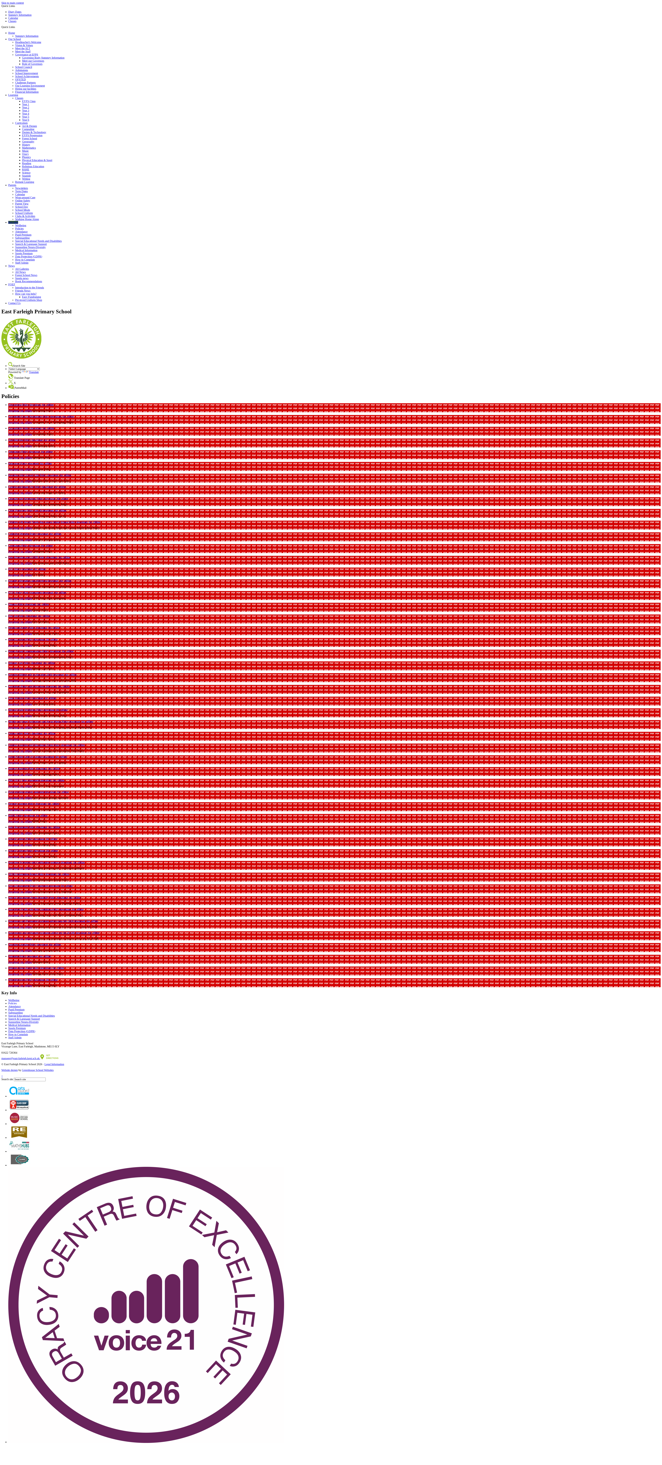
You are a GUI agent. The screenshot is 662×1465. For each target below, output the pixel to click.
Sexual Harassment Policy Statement (28, 885)
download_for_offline (42, 404)
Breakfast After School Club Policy (27, 475)
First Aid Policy (17, 615)
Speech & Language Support (31, 244)
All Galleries (22, 268)
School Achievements (27, 76)
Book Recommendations (28, 281)
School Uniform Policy (21, 850)
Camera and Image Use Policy (25, 486)
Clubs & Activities (25, 216)
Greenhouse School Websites (38, 1070)
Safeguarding (22, 237)
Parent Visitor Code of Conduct (25, 756)
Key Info (13, 222)
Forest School (29, 138)
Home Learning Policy (21, 639)
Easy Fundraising (31, 296)
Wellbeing (20, 225)
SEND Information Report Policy (27, 874)
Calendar (13, 18)
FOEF (11, 284)
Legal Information (54, 1064)
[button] (16, 27)
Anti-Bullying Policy (20, 439)
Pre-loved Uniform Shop (28, 300)
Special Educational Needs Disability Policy (32, 897)
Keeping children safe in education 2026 (30, 674)
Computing (28, 129)
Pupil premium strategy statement (26, 791)
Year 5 (25, 116)
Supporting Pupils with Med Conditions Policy (34, 909)
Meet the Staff (23, 51)
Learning (13, 95)
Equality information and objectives (28, 580)
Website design (9, 1070)
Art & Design (29, 126)
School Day (21, 206)
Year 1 (25, 104)
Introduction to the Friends (29, 287)
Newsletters (21, 188)
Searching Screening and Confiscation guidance (34, 862)
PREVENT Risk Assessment (24, 780)
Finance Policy (16, 604)
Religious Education (33, 166)
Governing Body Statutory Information (43, 57)
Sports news (21, 278)
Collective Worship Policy (22, 533)
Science (26, 172)
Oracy (25, 154)
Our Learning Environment (30, 85)
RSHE (25, 169)
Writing (26, 178)
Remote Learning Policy (22, 803)
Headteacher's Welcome (28, 42)
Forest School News (26, 275)
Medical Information (26, 250)
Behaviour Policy (18, 463)
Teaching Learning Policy (22, 944)
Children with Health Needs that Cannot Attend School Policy (42, 522)
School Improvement (26, 73)
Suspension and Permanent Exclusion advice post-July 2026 (41, 921)
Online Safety (22, 200)
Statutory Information (20, 14)
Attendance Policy (18, 451)
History (26, 144)
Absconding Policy (19, 404)
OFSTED (20, 79)
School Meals (22, 209)
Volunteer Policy (17, 956)
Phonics (26, 157)
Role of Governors (32, 63)
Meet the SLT (22, 48)
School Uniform (24, 213)
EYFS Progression (32, 135)
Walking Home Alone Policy (24, 967)
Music (25, 150)
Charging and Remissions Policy (26, 498)
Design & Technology (34, 132)
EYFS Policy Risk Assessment (25, 592)
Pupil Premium (23, 234)
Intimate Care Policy (19, 662)
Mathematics (29, 147)
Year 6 (25, 119)
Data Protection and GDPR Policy (27, 557)
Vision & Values (24, 45)
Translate (34, 372)
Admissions (21, 70)
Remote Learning (24, 181)
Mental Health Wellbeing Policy (26, 709)
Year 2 (25, 107)
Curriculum (21, 122)
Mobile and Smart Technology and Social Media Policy (38, 721)
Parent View (22, 203)
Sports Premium (24, 253)
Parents (12, 185)
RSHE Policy (16, 815)
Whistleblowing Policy (21, 979)
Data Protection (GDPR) (28, 256)
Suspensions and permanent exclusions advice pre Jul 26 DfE (42, 932)
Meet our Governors (33, 60)
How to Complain (25, 259)
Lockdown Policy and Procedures (27, 686)
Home (11, 32)
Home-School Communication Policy (29, 651)
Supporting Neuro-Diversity (30, 247)
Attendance (21, 231)
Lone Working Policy (20, 698)
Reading (26, 163)
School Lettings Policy (21, 838)
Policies (19, 228)
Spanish (26, 175)
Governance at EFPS (26, 54)
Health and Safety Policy (22, 627)
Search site (7, 1079)
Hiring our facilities (25, 88)
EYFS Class (29, 101)
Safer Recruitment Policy (22, 827)
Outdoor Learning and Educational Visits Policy (34, 745)
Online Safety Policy (20, 733)
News (11, 265)
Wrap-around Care (25, 197)
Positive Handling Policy (22, 768)
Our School (14, 39)
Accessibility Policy (19, 428)
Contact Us (14, 303)
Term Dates (21, 191)
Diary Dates (14, 11)
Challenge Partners (25, 82)
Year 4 (25, 113)
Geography (28, 141)
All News (20, 272)
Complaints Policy (18, 545)
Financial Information (27, 91)
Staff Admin (21, 262)
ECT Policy (15, 569)
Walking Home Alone (27, 219)
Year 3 (25, 110)
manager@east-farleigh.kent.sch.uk (20, 1058)
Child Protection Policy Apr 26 (25, 510)
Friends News (22, 290)
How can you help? (26, 293)
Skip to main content (12, 2)
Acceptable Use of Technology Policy (29, 416)
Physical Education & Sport (37, 160)
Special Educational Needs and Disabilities (38, 241)
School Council (23, 67)
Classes (12, 21)
